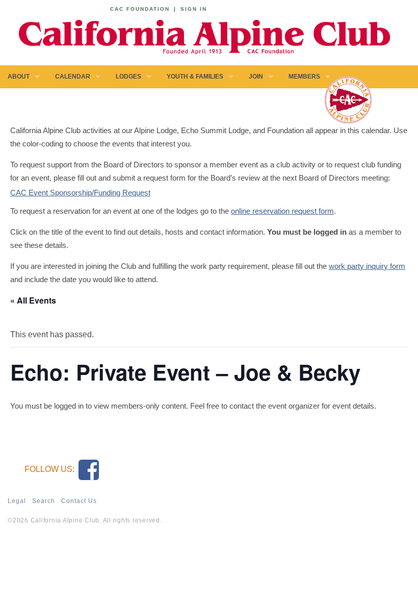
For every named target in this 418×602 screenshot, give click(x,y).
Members (304, 76)
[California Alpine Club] (199, 35)
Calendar (72, 76)
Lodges (128, 76)
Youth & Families (195, 76)
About (19, 76)
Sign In (193, 9)
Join (256, 76)
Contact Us (79, 501)
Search (43, 501)
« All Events (33, 300)
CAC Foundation (140, 9)
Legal (17, 501)
